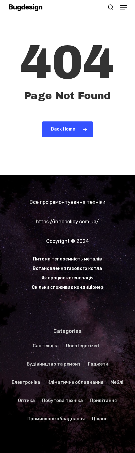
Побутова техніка (62, 400)
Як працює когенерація (67, 278)
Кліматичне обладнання (75, 382)
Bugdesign (25, 7)
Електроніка (26, 382)
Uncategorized (82, 346)
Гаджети (98, 364)
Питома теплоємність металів (67, 259)
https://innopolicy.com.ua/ (67, 222)
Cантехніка (46, 346)
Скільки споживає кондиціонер (67, 287)
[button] (123, 7)
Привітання (103, 400)
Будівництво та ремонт (54, 364)
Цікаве (99, 419)
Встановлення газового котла (67, 268)
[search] (111, 7)
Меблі (117, 382)
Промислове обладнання (56, 419)
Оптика (26, 400)
